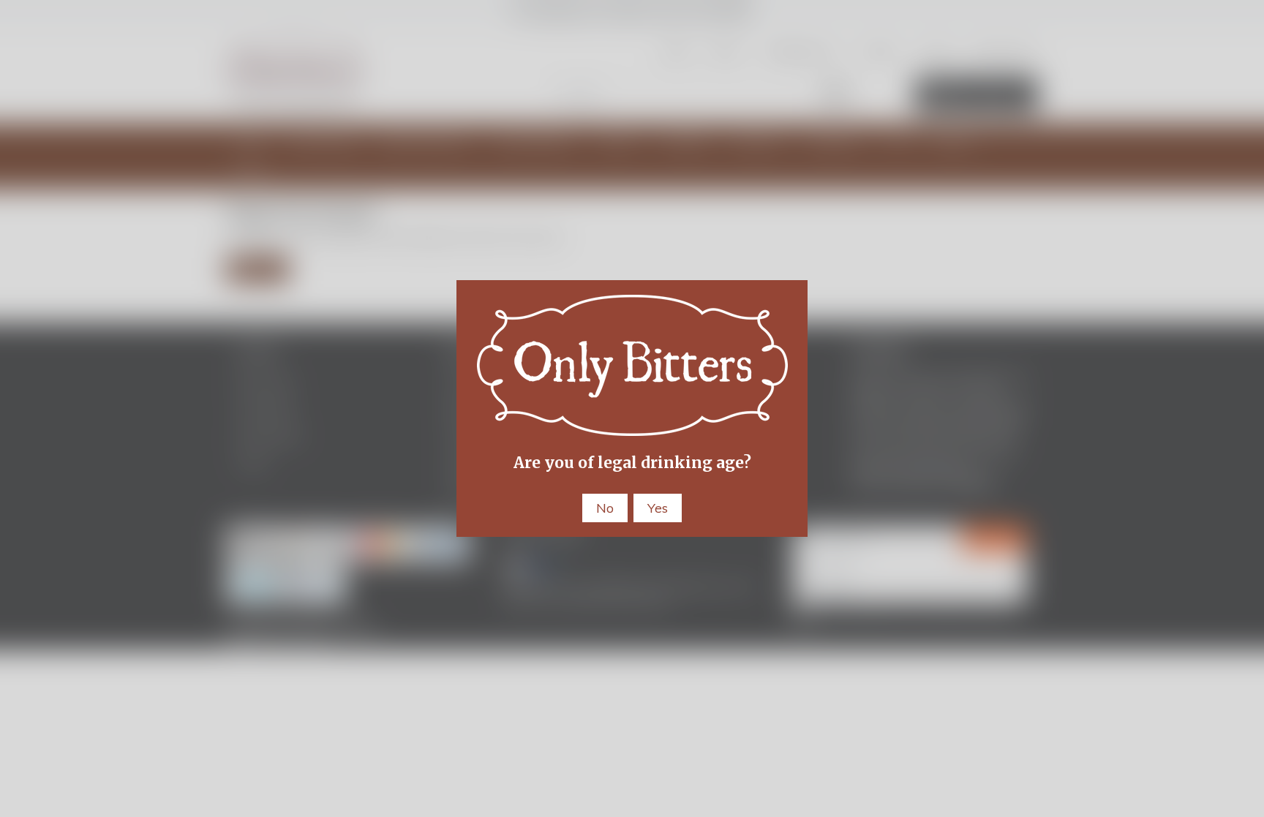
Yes (657, 508)
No (605, 508)
